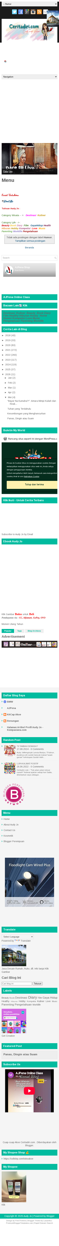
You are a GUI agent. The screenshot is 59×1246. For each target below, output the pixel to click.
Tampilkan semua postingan (30, 240)
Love (29, 318)
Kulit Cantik (9, 172)
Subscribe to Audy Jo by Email (17, 534)
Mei (10, 397)
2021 (7, 350)
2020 (7, 345)
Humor (7, 318)
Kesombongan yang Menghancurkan (26, 413)
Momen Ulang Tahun (12, 624)
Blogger (29, 1145)
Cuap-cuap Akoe (39, 61)
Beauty (31, 313)
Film (6, 315)
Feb (10, 382)
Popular (7, 631)
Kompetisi (18, 318)
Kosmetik (8, 835)
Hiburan (24, 315)
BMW (10, 701)
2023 (7, 359)
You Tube (42, 48)
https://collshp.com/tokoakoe (18, 1158)
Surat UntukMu (11, 48)
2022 (7, 355)
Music (36, 318)
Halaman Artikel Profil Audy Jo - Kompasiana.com (25, 728)
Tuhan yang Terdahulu (19, 408)
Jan (10, 378)
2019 (7, 340)
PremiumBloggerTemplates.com (19, 1223)
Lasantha (47, 1221)
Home (43, 315)
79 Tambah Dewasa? (27, 746)
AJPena (11, 708)
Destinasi (9, 313)
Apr (10, 392)
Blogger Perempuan (14, 841)
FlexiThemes (20, 1221)
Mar (10, 387)
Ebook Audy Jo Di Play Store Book (18, 54)
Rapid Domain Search (43, 1223)
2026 (7, 374)
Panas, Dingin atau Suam (20, 418)
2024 (7, 364)
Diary (47, 313)
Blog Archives (34, 631)
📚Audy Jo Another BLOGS (15, 61)
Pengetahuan (11, 320)
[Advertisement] (29, 110)
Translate (26, 940)
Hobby (34, 315)
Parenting (27, 320)
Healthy (14, 315)
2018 (7, 335)
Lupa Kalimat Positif (27, 764)
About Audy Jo (11, 824)
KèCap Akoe (14, 714)
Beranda (7, 67)
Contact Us (9, 830)
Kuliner (21, 313)
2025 (7, 369)
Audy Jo (27, 1216)
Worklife (38, 320)
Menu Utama (28, 48)
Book (40, 313)
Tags (19, 631)
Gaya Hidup (50, 997)
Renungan (13, 721)
